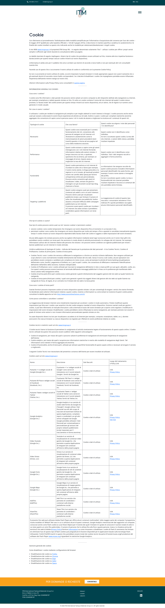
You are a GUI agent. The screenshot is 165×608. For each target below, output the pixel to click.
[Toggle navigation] (140, 12)
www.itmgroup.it (44, 49)
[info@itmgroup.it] (48, 2)
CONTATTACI (92, 582)
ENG (137, 2)
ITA (134, 2)
